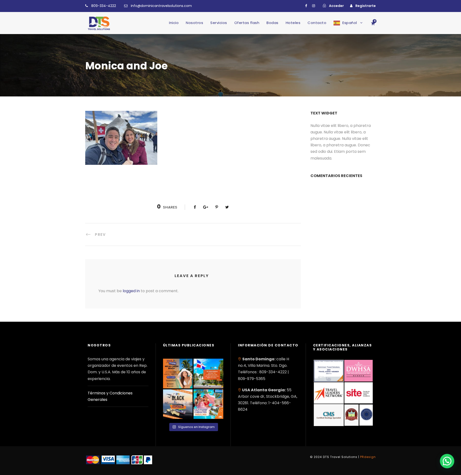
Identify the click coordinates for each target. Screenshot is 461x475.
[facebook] (306, 5)
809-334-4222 (103, 5)
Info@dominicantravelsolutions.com (161, 5)
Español (349, 22)
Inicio (174, 22)
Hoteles (293, 22)
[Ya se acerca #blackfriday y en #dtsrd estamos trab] (178, 404)
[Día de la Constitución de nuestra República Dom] (208, 373)
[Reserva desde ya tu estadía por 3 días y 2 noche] (208, 404)
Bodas (273, 22)
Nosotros (194, 22)
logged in (131, 291)
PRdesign (368, 457)
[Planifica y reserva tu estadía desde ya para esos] (178, 373)
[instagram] (313, 5)
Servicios (218, 22)
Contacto (317, 22)
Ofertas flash (247, 22)
